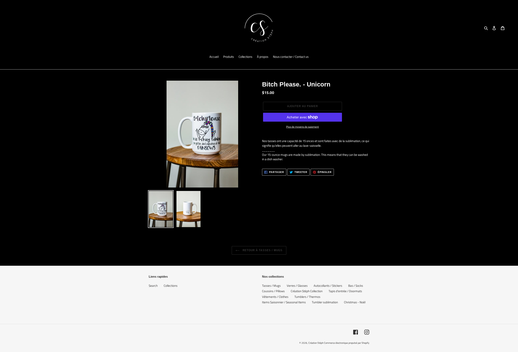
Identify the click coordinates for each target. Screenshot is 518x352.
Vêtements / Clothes (275, 296)
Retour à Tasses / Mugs (262, 250)
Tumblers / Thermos (307, 296)
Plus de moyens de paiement (302, 127)
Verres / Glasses (297, 285)
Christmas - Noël (354, 302)
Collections (170, 285)
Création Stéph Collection (307, 291)
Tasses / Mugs (271, 285)
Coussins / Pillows (273, 291)
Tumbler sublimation (325, 302)
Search (153, 285)
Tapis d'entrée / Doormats (345, 291)
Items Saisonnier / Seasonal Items (284, 302)
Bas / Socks (355, 285)
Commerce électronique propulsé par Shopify (346, 343)
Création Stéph (315, 343)
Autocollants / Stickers (328, 285)
